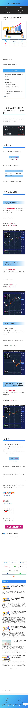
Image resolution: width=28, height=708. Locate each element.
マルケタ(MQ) (9, 89)
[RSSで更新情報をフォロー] (14, 576)
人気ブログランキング (7, 503)
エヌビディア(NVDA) (10, 84)
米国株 (16, 533)
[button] (25, 345)
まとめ (6, 96)
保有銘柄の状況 (8, 82)
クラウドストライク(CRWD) (12, 86)
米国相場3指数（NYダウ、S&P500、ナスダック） (14, 75)
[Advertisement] (14, 51)
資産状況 (7, 79)
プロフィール (20, 702)
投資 (3, 533)
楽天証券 (11, 533)
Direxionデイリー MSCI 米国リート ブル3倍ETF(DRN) (14, 92)
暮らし (7, 700)
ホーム (7, 698)
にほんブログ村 (6, 495)
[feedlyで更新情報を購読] (20, 573)
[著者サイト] (8, 573)
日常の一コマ (20, 700)
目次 (13, 70)
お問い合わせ (7, 702)
